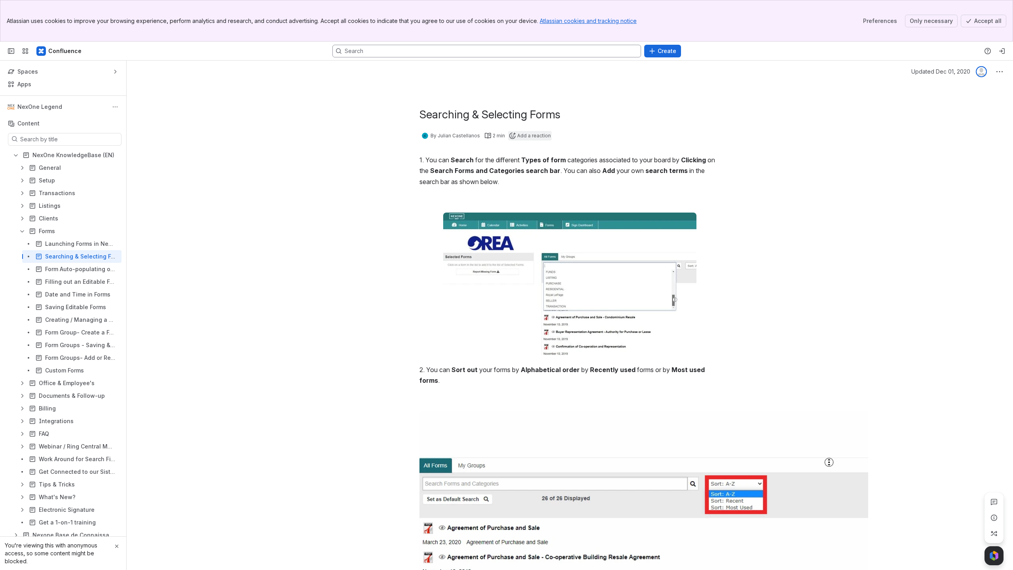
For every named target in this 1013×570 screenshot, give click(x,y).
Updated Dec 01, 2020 (940, 71)
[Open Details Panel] (994, 517)
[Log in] (1002, 51)
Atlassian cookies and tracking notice (588, 20)
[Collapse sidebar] (11, 51)
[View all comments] (994, 502)
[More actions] (115, 107)
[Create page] (994, 533)
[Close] (116, 546)
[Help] (987, 51)
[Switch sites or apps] (25, 51)
